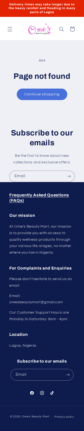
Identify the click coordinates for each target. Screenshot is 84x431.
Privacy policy (64, 417)
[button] (9, 29)
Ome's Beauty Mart (35, 416)
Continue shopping (42, 94)
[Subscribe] (69, 176)
